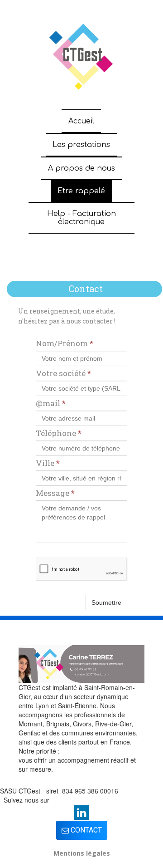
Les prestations (81, 145)
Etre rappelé (81, 191)
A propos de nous (81, 168)
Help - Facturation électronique (81, 218)
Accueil (81, 121)
